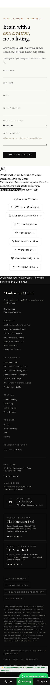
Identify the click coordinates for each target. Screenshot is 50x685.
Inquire (43, 681)
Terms (15, 659)
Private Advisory (10, 429)
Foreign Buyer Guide (12, 387)
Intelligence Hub (10, 362)
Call (10, 681)
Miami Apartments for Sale (15, 329)
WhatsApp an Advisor (36, 676)
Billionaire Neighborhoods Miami (17, 383)
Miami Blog (8, 404)
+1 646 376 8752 (11, 475)
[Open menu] (44, 4)
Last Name (8, 83)
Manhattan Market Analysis (15, 375)
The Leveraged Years (13, 449)
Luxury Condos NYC (12, 350)
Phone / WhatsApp (12, 108)
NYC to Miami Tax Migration (15, 370)
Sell (5, 433)
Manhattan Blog (10, 399)
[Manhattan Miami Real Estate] (15, 4)
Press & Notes (10, 412)
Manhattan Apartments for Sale (17, 325)
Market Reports (10, 408)
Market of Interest (13, 121)
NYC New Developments (14, 337)
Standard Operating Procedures (17, 665)
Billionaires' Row (10, 345)
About (6, 424)
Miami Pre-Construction (14, 341)
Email (6, 95)
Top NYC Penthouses (13, 333)
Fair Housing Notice (29, 659)
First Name (8, 70)
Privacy (7, 659)
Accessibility (39, 665)
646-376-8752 (19, 281)
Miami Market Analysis (13, 379)
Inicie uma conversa (19, 155)
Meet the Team (30, 189)
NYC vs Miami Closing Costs (16, 366)
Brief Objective (11, 133)
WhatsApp (26, 681)
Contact (7, 437)
